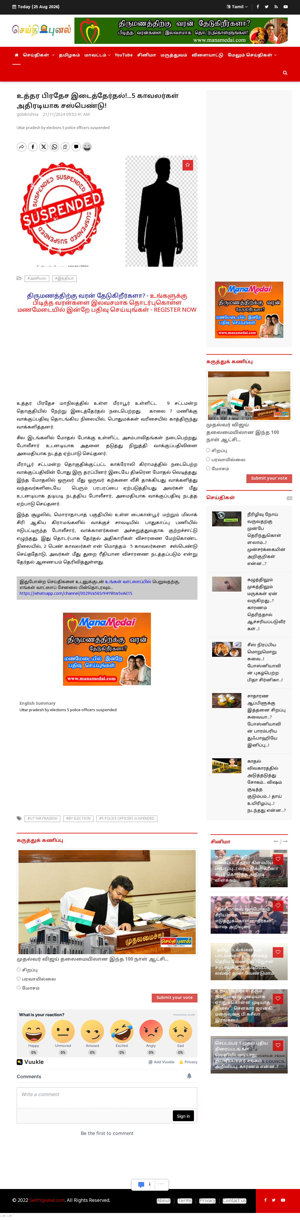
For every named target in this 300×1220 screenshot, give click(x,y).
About (163, 1201)
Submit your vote (174, 997)
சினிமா (146, 55)
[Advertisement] (107, 355)
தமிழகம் (69, 55)
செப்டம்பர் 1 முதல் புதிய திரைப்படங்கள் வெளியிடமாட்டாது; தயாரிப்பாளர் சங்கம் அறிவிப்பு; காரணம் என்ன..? (247, 1055)
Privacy (207, 1201)
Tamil (237, 7)
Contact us (234, 1201)
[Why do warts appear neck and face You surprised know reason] (226, 584)
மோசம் (31, 988)
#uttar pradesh (42, 819)
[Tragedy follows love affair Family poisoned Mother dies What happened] (226, 765)
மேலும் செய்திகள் (250, 55)
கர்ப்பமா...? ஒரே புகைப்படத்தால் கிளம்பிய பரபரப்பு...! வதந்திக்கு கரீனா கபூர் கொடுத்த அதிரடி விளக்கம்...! (246, 869)
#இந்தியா (64, 279)
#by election (78, 819)
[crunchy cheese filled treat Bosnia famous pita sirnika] (226, 649)
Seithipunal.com (47, 1201)
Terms (185, 1201)
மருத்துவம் (174, 55)
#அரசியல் (37, 279)
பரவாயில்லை (39, 979)
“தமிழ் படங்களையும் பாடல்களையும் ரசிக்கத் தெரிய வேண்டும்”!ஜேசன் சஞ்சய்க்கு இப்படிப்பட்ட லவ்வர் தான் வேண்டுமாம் (244, 962)
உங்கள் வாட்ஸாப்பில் (127, 582)
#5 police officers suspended (126, 819)
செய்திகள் (36, 55)
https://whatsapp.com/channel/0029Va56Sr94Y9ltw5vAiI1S (76, 593)
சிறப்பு (30, 970)
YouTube (124, 55)
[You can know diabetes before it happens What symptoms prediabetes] (226, 518)
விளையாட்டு (207, 55)
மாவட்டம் (95, 55)
